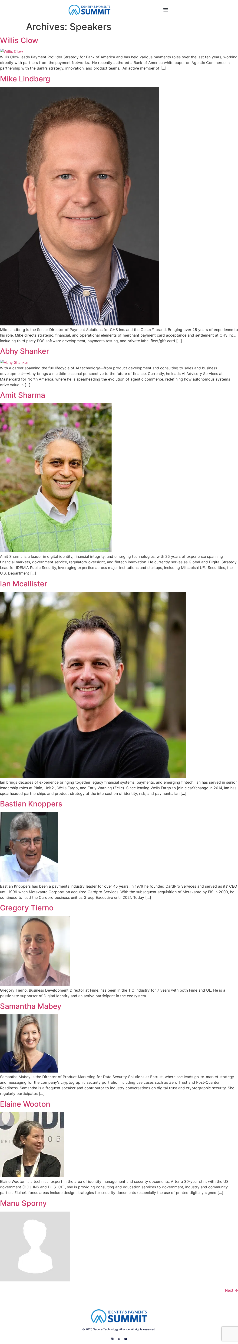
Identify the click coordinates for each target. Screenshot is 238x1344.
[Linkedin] (112, 1339)
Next (231, 1290)
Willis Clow (19, 40)
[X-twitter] (119, 1339)
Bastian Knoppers (31, 803)
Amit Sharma (22, 395)
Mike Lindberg (25, 78)
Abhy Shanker (24, 351)
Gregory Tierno (26, 907)
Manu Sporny (23, 1203)
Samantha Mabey (30, 1006)
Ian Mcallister (23, 583)
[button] (165, 9)
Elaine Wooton (25, 1104)
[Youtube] (126, 1339)
